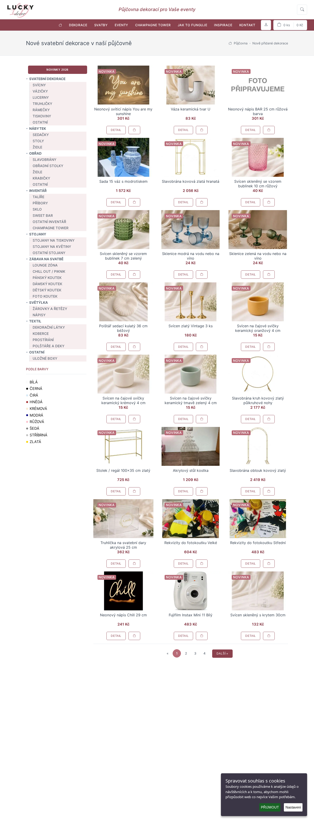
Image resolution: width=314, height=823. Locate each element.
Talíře (38, 197)
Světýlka (38, 302)
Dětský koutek (47, 290)
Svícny (39, 85)
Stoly (38, 141)
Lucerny (41, 97)
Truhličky (42, 103)
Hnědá (36, 402)
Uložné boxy (45, 358)
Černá (36, 388)
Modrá (36, 415)
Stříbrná (38, 435)
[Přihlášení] (266, 25)
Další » (222, 653)
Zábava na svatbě (46, 259)
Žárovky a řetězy (50, 309)
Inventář (38, 190)
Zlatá (35, 441)
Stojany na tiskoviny (53, 240)
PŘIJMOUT (270, 807)
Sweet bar (43, 215)
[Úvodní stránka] (60, 25)
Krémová (38, 408)
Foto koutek (45, 296)
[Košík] (290, 25)
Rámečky (41, 110)
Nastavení (293, 807)
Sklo (37, 209)
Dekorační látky (49, 327)
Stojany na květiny (52, 246)
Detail (116, 130)
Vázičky (40, 91)
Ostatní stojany (49, 253)
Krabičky (41, 178)
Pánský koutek (47, 277)
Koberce (41, 333)
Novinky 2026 (57, 69)
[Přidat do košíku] (134, 130)
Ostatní (40, 122)
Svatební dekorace (47, 79)
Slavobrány (44, 159)
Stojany (37, 234)
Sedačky (41, 135)
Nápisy (39, 315)
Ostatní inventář (49, 222)
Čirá (34, 395)
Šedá (34, 428)
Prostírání (43, 340)
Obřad (35, 153)
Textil (35, 321)
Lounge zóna (45, 265)
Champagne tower (51, 228)
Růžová (37, 421)
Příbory (40, 203)
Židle (37, 147)
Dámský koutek (47, 284)
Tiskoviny (42, 116)
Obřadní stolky (48, 166)
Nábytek (37, 128)
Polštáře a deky (48, 346)
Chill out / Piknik (49, 271)
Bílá (34, 382)
